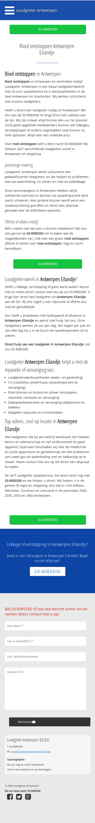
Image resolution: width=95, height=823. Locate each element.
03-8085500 (47, 29)
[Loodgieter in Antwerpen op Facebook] (10, 796)
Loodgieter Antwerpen (36, 10)
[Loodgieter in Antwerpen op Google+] (28, 796)
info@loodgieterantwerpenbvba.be (31, 751)
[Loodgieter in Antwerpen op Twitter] (19, 796)
